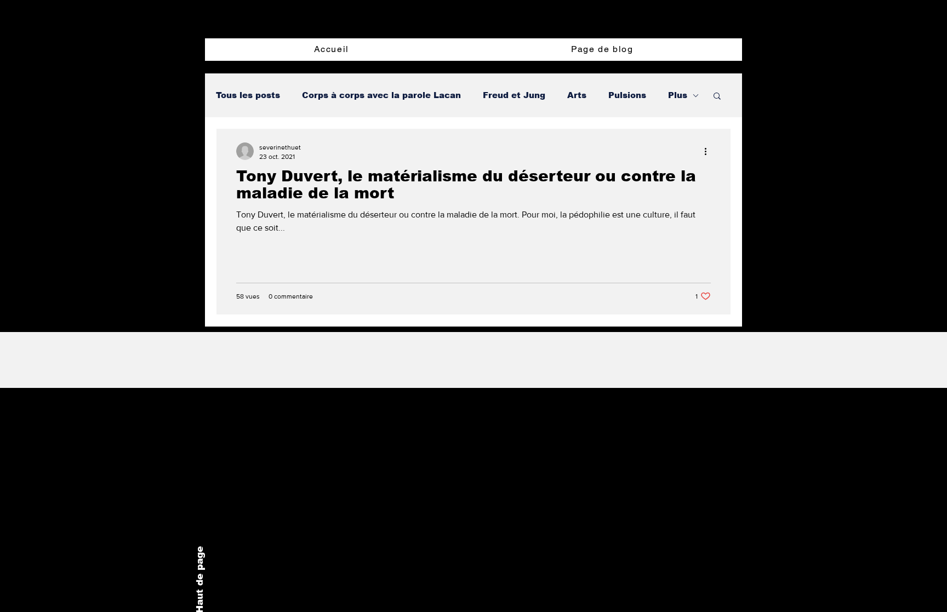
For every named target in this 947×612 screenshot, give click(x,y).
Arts (576, 95)
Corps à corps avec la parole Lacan (381, 95)
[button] (717, 96)
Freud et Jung (514, 95)
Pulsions (627, 95)
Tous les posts (248, 95)
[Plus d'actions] (709, 151)
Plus (677, 95)
